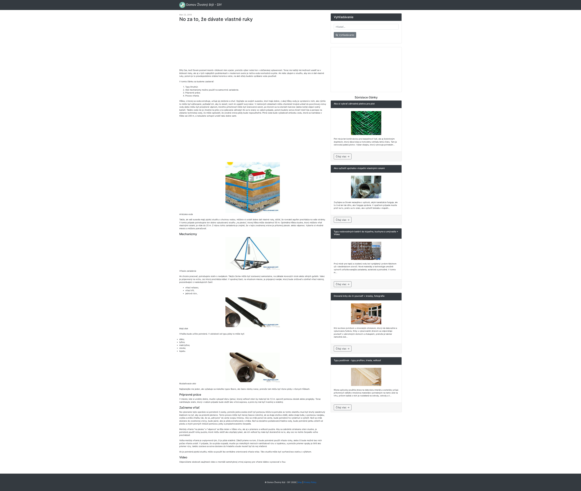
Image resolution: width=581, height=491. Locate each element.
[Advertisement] (252, 47)
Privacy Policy (310, 482)
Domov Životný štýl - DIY (203, 5)
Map (300, 482)
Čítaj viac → (343, 156)
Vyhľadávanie (346, 34)
